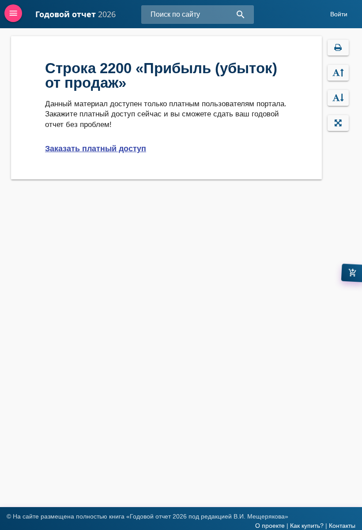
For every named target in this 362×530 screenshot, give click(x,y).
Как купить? (307, 525)
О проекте (270, 525)
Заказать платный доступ (95, 148)
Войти (338, 14)
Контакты (342, 525)
